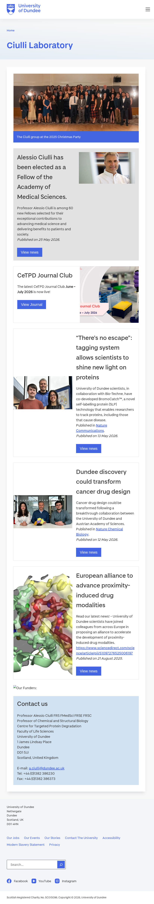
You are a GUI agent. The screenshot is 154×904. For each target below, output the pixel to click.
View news (29, 252)
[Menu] (148, 9)
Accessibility (111, 838)
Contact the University (81, 838)
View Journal (31, 304)
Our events (32, 838)
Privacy (54, 844)
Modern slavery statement (26, 844)
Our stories (52, 838)
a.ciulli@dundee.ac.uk (46, 768)
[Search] (61, 864)
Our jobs (13, 838)
